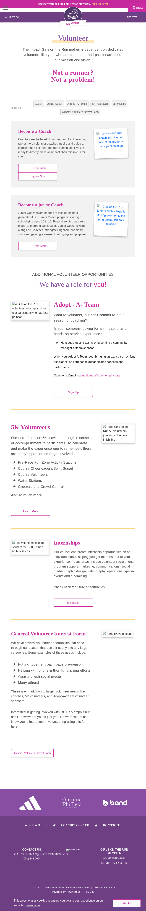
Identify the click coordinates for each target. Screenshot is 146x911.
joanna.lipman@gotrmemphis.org (98, 375)
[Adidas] (30, 803)
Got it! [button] (127, 903)
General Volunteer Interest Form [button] (32, 753)
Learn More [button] (39, 168)
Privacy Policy (105, 887)
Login (90, 891)
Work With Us (36, 825)
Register (132, 17)
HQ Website (112, 825)
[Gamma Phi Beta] (72, 803)
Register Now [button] (38, 176)
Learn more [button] (32, 905)
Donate (137, 7)
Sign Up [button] (73, 392)
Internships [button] (73, 602)
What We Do (12, 17)
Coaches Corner (75, 825)
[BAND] (115, 803)
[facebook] (80, 878)
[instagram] (66, 878)
